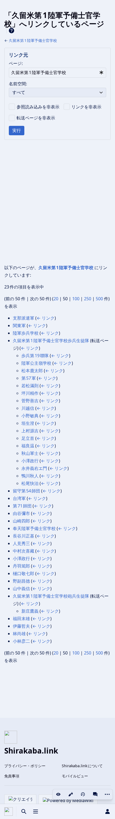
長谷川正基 (23, 536)
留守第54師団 (26, 491)
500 (99, 299)
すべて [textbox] (18, 92)
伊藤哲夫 (21, 626)
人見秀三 (21, 543)
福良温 (27, 446)
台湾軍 (19, 498)
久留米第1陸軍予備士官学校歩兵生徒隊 (51, 340)
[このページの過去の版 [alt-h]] (83, 794)
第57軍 (28, 378)
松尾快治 (30, 483)
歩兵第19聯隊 (35, 356)
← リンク (46, 318)
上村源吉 (30, 431)
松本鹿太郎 (32, 371)
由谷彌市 (21, 513)
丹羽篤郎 (21, 566)
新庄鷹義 (30, 611)
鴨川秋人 (30, 476)
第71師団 (22, 506)
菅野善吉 (30, 401)
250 (87, 299)
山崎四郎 (21, 521)
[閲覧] (58, 794)
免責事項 (11, 775)
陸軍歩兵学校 (26, 333)
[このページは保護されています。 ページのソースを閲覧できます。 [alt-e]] (70, 794)
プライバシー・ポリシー (24, 765)
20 (55, 299)
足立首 (27, 438)
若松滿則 (30, 386)
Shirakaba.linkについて (82, 765)
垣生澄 (27, 423)
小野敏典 (30, 416)
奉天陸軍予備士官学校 (34, 528)
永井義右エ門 (34, 468)
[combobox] (57, 73)
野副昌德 (21, 581)
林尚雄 (19, 634)
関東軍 (19, 325)
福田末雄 (21, 618)
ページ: (16, 63)
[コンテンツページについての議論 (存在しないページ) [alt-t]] (95, 794)
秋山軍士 (30, 453)
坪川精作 (30, 393)
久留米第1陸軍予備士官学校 (33, 40)
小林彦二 (21, 641)
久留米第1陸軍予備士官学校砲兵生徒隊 (51, 596)
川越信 (27, 408)
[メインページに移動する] (8, 811)
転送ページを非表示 (36, 118)
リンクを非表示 (86, 107)
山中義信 (21, 588)
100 (75, 299)
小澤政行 (30, 461)
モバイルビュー (75, 775)
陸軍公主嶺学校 (36, 363)
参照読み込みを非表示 (38, 107)
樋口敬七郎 (23, 573)
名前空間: (18, 84)
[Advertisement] (57, 201)
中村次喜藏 (23, 551)
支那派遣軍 (23, 318)
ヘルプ (11, 30)
